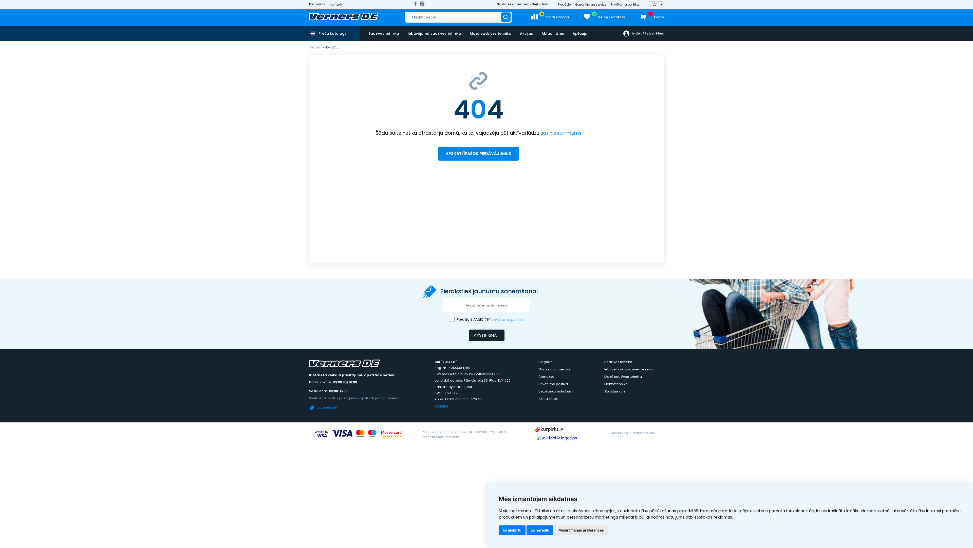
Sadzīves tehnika (383, 33)
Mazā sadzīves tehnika (490, 33)
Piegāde (564, 4)
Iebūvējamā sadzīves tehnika (434, 33)
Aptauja (580, 33)
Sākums (315, 47)
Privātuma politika (625, 4)
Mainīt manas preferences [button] (581, 530)
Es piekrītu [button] (512, 530)
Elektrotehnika (616, 384)
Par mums (317, 4)
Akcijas (526, 33)
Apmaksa (546, 376)
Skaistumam (614, 391)
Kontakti (336, 4)
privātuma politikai (508, 319)
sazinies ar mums (561, 133)
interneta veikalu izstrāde (633, 434)
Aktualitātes (552, 33)
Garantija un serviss (590, 4)
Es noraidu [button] (540, 530)
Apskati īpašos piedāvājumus (478, 154)
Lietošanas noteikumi (555, 391)
